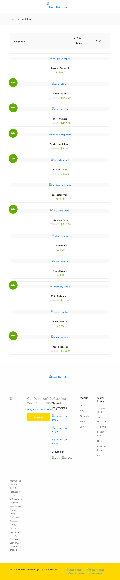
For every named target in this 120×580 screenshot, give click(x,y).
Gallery (83, 426)
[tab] (103, 41)
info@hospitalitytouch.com (39, 409)
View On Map (39, 417)
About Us (84, 416)
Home (12, 19)
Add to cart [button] (53, 68)
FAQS (100, 455)
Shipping (101, 426)
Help (99, 441)
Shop (82, 421)
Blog (82, 410)
